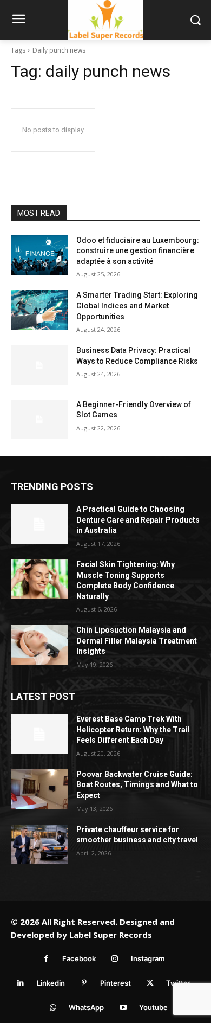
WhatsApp (86, 1007)
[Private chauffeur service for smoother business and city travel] (39, 845)
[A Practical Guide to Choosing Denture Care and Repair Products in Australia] (39, 524)
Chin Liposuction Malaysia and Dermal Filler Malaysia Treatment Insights (136, 640)
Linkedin (51, 983)
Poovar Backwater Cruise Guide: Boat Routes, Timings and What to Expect (137, 785)
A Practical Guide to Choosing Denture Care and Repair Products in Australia (138, 520)
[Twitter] (150, 983)
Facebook (79, 958)
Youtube (153, 1007)
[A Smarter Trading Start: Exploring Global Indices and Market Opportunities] (39, 310)
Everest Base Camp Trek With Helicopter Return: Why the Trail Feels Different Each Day (133, 729)
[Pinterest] (84, 983)
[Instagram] (115, 958)
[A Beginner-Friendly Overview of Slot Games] (39, 420)
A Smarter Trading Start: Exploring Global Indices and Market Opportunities (137, 305)
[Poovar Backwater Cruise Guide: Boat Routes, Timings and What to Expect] (39, 789)
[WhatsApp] (52, 1007)
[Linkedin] (20, 983)
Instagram (148, 958)
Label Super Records (110, 934)
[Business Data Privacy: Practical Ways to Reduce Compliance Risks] (39, 365)
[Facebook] (46, 958)
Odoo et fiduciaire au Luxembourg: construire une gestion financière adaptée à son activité (137, 251)
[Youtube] (123, 1007)
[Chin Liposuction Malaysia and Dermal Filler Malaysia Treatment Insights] (39, 645)
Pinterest (115, 983)
